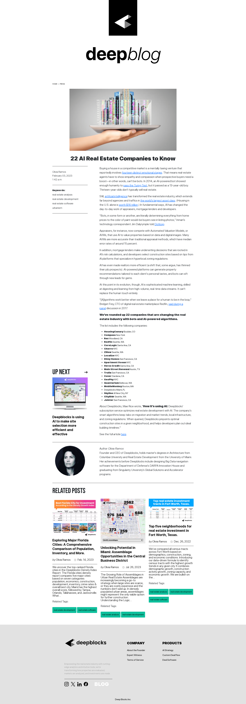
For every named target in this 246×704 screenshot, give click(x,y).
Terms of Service (135, 660)
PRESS (62, 84)
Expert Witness (134, 655)
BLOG (101, 684)
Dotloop (159, 224)
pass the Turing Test (135, 185)
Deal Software (169, 660)
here (123, 434)
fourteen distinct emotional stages (142, 172)
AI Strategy (167, 650)
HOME (54, 84)
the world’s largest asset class (157, 200)
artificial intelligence (116, 196)
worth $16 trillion (128, 204)
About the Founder (136, 650)
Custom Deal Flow (171, 655)
